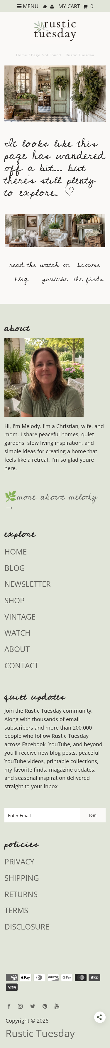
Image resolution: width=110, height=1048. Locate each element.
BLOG (14, 568)
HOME (15, 551)
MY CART (75, 6)
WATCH (17, 632)
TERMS (16, 910)
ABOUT (17, 649)
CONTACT (21, 665)
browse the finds (89, 272)
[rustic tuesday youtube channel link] (55, 249)
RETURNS (21, 894)
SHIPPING (21, 878)
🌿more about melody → (50, 502)
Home (21, 55)
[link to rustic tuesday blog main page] (21, 249)
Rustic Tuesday (40, 1033)
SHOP (14, 600)
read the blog (23, 272)
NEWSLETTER (27, 584)
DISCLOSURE (26, 926)
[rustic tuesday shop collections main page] (88, 234)
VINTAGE (19, 616)
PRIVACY (19, 861)
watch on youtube (55, 272)
